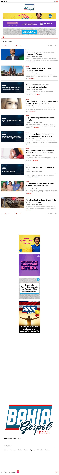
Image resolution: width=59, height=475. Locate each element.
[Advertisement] (29, 389)
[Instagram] (7, 1)
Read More (31, 61)
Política (47, 450)
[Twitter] (4, 1)
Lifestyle (39, 450)
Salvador (13, 450)
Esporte (32, 450)
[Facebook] (9, 1)
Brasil (25, 450)
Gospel (27, 66)
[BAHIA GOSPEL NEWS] (29, 10)
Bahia (19, 450)
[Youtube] (2, 1)
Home (6, 450)
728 (16, 45)
